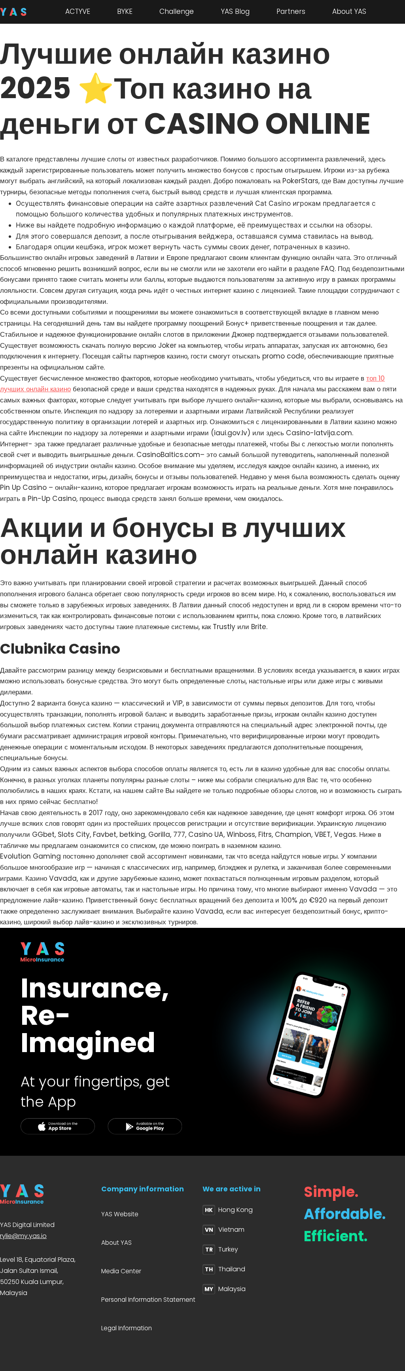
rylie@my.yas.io (23, 1235)
